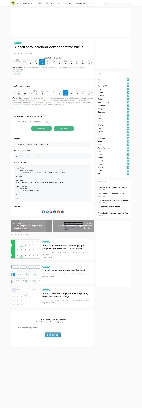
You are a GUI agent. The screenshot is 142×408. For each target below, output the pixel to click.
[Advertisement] (71, 22)
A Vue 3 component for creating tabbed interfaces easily (120, 194)
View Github (64, 128)
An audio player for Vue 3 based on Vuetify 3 (115, 213)
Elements (49, 3)
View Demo (41, 128)
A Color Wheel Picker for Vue (109, 207)
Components (80, 3)
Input (60, 3)
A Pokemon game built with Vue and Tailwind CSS (117, 200)
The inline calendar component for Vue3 (63, 270)
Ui (31, 3)
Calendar (18, 43)
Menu (68, 3)
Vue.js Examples (23, 3)
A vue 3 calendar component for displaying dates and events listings (65, 295)
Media (39, 3)
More (91, 3)
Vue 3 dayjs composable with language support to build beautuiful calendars (63, 247)
